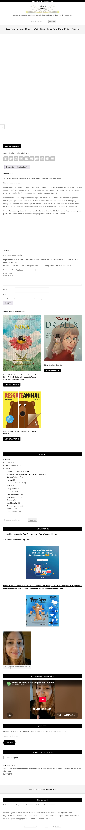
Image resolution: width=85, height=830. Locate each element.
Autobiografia (12, 503)
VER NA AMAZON (12, 146)
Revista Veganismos (14, 506)
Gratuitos (10, 500)
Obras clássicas (12, 511)
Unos (46, 827)
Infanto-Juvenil (17, 153)
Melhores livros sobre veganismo (17, 540)
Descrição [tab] (10, 167)
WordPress (58, 827)
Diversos (10, 509)
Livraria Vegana (12, 757)
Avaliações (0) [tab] (22, 167)
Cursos (7, 462)
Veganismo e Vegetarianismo (18, 471)
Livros (26, 153)
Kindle (7, 459)
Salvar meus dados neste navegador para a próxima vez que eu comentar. (29, 299)
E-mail (5, 294)
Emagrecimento (13, 488)
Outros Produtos (11, 465)
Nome (5, 289)
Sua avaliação (8, 270)
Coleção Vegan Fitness (15, 494)
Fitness (9, 480)
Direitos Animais (13, 477)
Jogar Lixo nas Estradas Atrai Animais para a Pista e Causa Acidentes (31, 534)
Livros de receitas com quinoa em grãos (20, 537)
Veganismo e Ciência (49, 789)
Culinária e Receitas (14, 483)
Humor (9, 486)
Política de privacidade (30, 827)
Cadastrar (9, 742)
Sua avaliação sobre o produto (8, 274)
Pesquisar (52, 21)
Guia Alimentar (12, 497)
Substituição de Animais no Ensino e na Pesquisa (25, 474)
